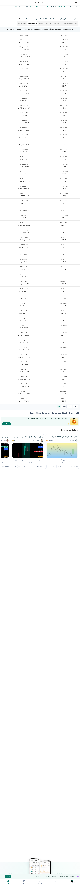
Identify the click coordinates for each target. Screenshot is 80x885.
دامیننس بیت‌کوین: (22, 7)
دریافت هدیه (6, 424)
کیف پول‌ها (22, 23)
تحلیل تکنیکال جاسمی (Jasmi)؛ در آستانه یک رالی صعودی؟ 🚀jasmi (62, 436)
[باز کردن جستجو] (4, 2)
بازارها (41, 23)
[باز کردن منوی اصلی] (76, 2)
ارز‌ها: (76, 7)
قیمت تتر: (68, 7)
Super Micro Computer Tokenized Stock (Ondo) (61, 23)
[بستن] (3, 876)
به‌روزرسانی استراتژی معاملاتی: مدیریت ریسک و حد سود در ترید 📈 (27, 436)
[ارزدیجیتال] (40, 2)
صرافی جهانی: (52, 7)
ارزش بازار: (42, 7)
